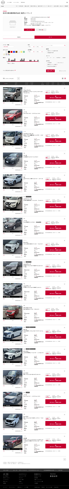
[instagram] (54, 476)
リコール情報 (26, 487)
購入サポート (50, 6)
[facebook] (50, 476)
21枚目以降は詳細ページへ (18, 104)
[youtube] (56, 476)
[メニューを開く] (67, 2)
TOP (17, 6)
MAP (48, 17)
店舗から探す (27, 6)
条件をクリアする (62, 70)
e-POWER (49, 62)
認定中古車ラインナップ (42, 6)
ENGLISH (43, 487)
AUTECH (58, 57)
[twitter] (52, 476)
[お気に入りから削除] (65, 88)
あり (64, 84)
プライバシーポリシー (12, 487)
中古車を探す (21, 6)
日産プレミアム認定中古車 (52, 50)
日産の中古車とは (33, 6)
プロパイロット (60, 62)
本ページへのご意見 (49, 487)
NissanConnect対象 (51, 66)
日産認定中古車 (50, 52)
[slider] (7, 61)
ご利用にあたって (19, 487)
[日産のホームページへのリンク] (3, 1)
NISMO (64, 57)
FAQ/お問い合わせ (37, 487)
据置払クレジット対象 (51, 64)
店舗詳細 (18, 37)
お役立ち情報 (56, 6)
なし (62, 84)
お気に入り (62, 6)
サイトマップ (5, 487)
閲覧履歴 (66, 6)
